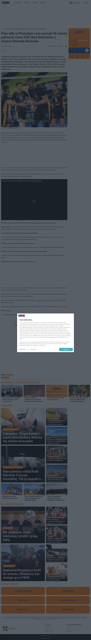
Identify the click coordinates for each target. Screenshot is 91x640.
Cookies (28, 345)
